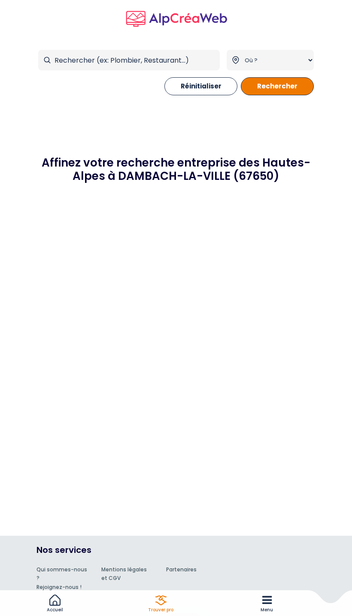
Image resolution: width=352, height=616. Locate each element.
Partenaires (181, 569)
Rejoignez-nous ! (59, 587)
